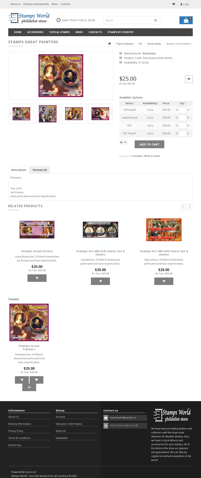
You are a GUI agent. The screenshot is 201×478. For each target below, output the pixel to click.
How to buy (14, 445)
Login (186, 4)
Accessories (35, 32)
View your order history (69, 424)
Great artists (154, 43)
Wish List (61, 431)
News (55, 4)
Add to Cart (149, 144)
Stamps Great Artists (37, 251)
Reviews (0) (40, 170)
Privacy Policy (15, 431)
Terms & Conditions (19, 438)
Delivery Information (19, 424)
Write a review (152, 156)
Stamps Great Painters (29, 347)
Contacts (65, 4)
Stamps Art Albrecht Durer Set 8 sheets (100, 252)
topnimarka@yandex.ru (123, 417)
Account (60, 416)
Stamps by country (120, 32)
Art (140, 43)
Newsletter (62, 438)
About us (16, 4)
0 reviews (137, 156)
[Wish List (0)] (174, 4)
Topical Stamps (59, 32)
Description (18, 170)
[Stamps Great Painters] (60, 75)
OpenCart (30, 472)
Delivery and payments (36, 4)
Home (17, 32)
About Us (13, 416)
